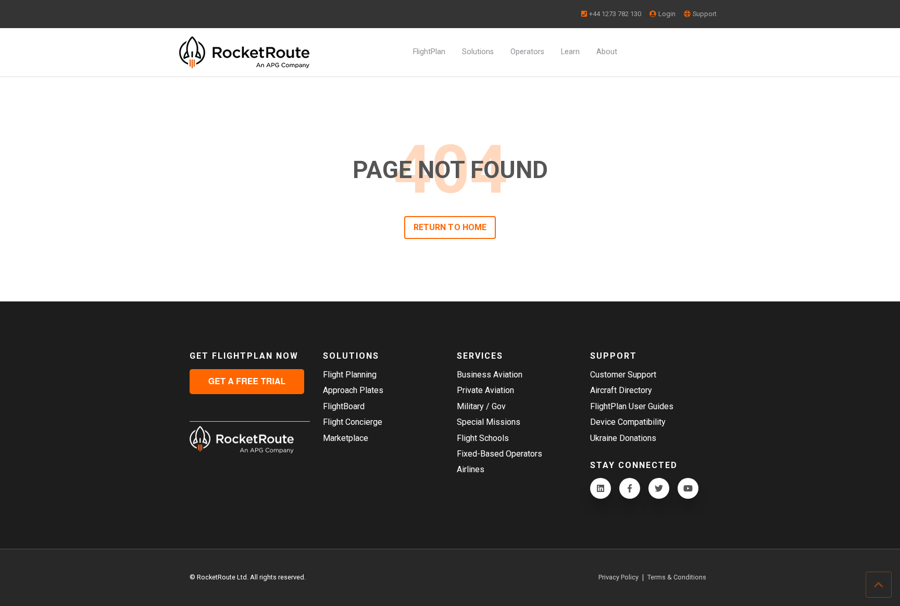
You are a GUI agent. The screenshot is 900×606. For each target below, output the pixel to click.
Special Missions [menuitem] (488, 422)
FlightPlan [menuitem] (429, 51)
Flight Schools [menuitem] (483, 438)
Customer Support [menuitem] (623, 375)
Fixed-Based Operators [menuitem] (499, 454)
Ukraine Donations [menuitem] (623, 438)
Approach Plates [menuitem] (353, 390)
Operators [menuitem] (527, 51)
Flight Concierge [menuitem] (352, 422)
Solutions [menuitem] (478, 51)
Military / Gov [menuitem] (481, 406)
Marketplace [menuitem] (345, 438)
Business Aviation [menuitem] (489, 375)
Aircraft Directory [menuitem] (621, 390)
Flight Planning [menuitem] (350, 375)
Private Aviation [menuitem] (485, 390)
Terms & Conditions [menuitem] (676, 577)
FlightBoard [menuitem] (344, 406)
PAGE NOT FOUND (450, 170)
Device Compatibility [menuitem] (628, 422)
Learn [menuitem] (570, 51)
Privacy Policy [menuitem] (618, 577)
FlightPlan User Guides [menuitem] (631, 406)
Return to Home (450, 227)
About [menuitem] (606, 51)
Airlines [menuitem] (470, 469)
